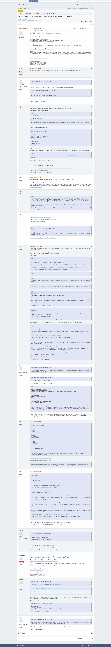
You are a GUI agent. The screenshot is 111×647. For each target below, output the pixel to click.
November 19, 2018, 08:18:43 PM (35, 530)
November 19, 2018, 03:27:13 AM (35, 214)
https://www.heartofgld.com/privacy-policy (38, 127)
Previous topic (84, 21)
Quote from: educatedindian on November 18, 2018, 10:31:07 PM (43, 90)
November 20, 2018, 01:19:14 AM (35, 579)
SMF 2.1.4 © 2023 (20, 645)
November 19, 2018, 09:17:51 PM (35, 553)
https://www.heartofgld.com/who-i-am (37, 36)
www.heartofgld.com (68, 108)
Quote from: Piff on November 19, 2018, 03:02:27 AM (41, 581)
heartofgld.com (36, 114)
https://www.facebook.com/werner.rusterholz (39, 170)
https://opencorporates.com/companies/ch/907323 (40, 457)
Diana (21, 68)
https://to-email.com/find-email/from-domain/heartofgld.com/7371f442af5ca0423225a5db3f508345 (50, 522)
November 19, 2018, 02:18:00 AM (35, 68)
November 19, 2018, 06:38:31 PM (35, 421)
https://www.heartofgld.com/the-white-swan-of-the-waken (43, 499)
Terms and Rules (87, 645)
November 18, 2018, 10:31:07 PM (35, 28)
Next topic (90, 21)
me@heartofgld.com (50, 204)
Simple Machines (25, 645)
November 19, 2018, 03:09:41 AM (35, 191)
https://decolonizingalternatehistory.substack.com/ (39, 58)
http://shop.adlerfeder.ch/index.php (55, 543)
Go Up (19, 633)
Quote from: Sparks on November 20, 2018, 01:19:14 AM (42, 619)
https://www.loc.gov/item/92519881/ (37, 101)
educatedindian (24, 28)
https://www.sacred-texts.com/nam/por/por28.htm (80, 184)
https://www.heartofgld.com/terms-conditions (39, 110)
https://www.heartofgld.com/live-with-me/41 (43, 160)
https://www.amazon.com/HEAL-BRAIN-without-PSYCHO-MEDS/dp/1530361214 (55, 168)
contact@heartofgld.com (37, 118)
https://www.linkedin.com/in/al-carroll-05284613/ (39, 63)
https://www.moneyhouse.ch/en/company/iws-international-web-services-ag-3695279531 (48, 148)
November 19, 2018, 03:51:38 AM (36, 246)
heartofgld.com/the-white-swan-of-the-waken (67, 319)
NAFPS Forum (23, 5)
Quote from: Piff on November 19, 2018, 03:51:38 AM (41, 367)
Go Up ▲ (92, 645)
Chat (71, 8)
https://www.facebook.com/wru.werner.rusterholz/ (40, 172)
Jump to (76, 638)
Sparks (22, 79)
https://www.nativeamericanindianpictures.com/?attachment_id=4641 (44, 560)
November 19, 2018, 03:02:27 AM (35, 177)
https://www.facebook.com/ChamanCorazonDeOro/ (40, 216)
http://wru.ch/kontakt (53, 165)
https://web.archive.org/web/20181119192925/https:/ (45, 524)
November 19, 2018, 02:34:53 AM (35, 106)
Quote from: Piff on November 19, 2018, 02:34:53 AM (41, 377)
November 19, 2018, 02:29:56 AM (35, 78)
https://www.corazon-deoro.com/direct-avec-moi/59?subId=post (43, 219)
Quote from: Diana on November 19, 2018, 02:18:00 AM (41, 81)
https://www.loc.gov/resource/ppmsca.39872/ (44, 603)
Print (92, 25)
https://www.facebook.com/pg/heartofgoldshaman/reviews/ (42, 48)
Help (83, 645)
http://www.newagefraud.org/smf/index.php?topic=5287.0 (42, 547)
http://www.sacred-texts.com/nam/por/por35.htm (40, 185)
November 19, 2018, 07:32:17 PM (35, 471)
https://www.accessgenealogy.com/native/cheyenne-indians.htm (43, 237)
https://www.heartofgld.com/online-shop (50, 182)
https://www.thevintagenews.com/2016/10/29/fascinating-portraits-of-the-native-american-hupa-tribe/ (50, 557)
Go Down (20, 25)
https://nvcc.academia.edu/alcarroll (36, 59)
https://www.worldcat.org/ (52, 598)
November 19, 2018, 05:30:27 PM (35, 365)
